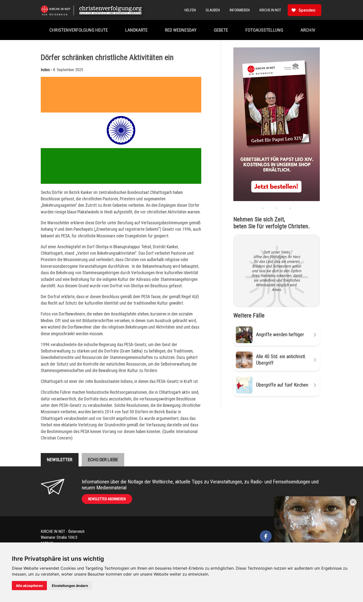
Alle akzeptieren (29, 585)
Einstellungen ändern (70, 585)
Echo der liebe (103, 459)
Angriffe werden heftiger (280, 334)
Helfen (190, 10)
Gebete (221, 30)
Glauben (213, 10)
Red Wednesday (181, 30)
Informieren (240, 10)
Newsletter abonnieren (107, 499)
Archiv (308, 30)
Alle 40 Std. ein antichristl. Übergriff (281, 359)
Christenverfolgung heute (78, 30)
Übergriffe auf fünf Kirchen (282, 385)
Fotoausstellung (264, 30)
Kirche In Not (270, 10)
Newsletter (59, 459)
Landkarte (136, 30)
